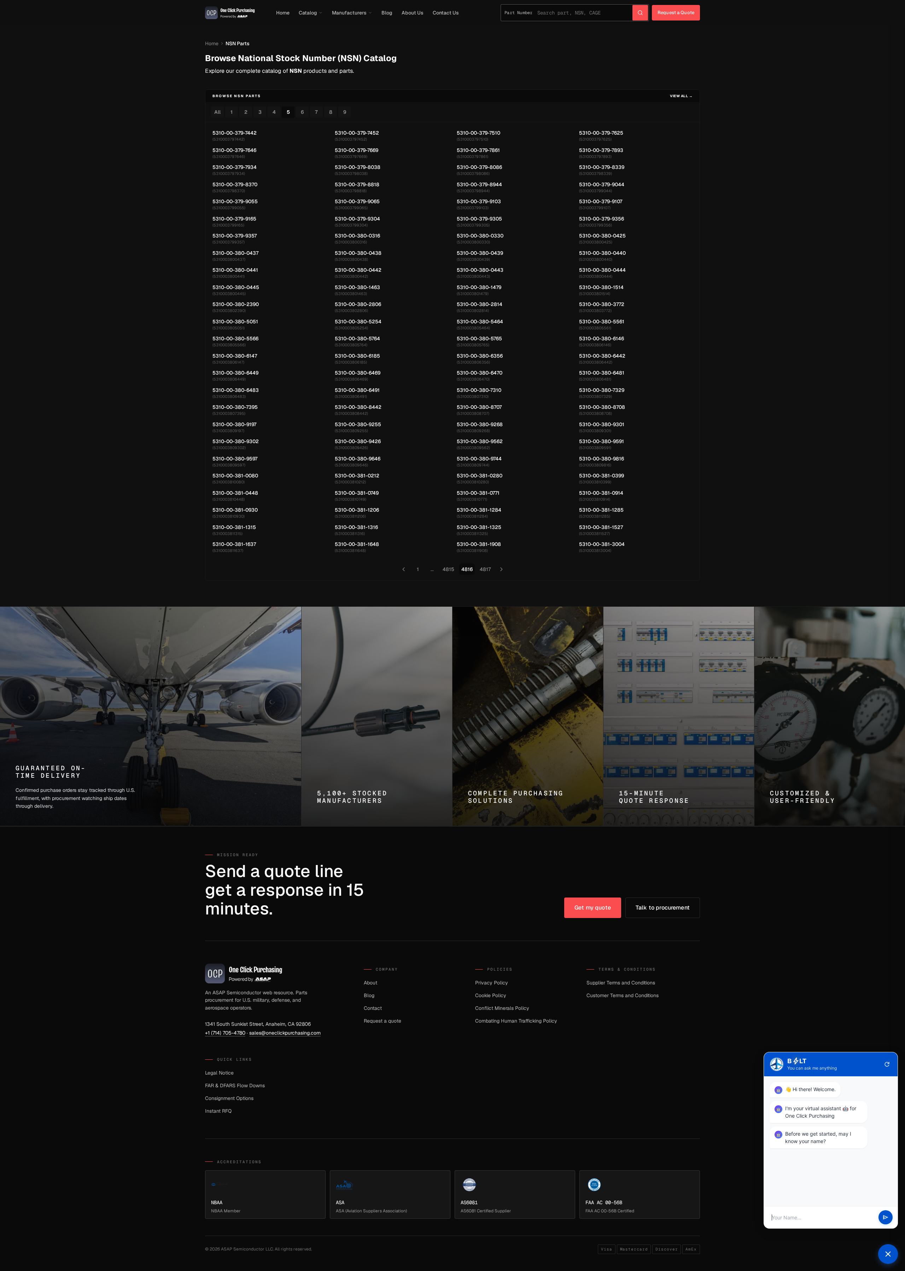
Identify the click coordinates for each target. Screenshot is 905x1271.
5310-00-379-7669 (356, 150)
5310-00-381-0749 (357, 493)
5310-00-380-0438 (358, 253)
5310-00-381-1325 (479, 527)
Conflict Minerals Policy (502, 1008)
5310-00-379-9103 (479, 201)
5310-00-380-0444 (602, 270)
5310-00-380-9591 (601, 441)
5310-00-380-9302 (235, 441)
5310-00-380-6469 (357, 373)
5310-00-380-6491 (357, 390)
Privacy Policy (491, 982)
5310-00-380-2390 (235, 304)
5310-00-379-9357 (234, 236)
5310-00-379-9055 (235, 201)
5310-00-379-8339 (601, 167)
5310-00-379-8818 (357, 184)
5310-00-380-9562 (480, 441)
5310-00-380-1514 (601, 287)
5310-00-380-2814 (479, 304)
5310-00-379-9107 (600, 201)
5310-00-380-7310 (479, 390)
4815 (448, 569)
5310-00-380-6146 (601, 338)
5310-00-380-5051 (235, 321)
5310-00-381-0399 (601, 475)
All (217, 112)
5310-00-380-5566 (235, 338)
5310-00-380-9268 (480, 424)
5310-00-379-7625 (601, 133)
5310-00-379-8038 (357, 167)
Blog (386, 13)
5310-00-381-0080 (235, 475)
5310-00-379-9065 (357, 201)
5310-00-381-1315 (234, 527)
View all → (681, 96)
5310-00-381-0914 (601, 493)
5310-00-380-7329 (601, 390)
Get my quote (592, 907)
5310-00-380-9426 (358, 441)
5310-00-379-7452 (357, 133)
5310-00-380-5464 (480, 321)
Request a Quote (676, 13)
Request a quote (382, 1021)
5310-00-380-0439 (480, 253)
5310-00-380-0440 (602, 253)
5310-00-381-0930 (235, 510)
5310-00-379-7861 (478, 150)
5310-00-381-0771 (478, 493)
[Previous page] (403, 569)
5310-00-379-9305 (479, 219)
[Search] (640, 12)
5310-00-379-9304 (357, 219)
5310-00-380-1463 (357, 287)
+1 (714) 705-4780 (225, 1033)
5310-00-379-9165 (234, 219)
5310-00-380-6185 (357, 356)
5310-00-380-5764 (357, 338)
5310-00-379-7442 (234, 133)
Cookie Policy (490, 995)
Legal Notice (219, 1073)
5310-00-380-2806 (358, 304)
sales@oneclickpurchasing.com (285, 1033)
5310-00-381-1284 (479, 510)
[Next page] (501, 569)
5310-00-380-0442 (358, 270)
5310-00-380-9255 (358, 424)
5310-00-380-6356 (480, 356)
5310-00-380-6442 (602, 356)
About (370, 982)
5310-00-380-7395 (235, 407)
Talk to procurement (663, 907)
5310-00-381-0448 (235, 493)
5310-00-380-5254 (358, 321)
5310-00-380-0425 (602, 236)
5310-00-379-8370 (234, 184)
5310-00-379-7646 (234, 150)
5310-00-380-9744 (479, 458)
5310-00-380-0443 (480, 270)
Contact (373, 1008)
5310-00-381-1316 (356, 527)
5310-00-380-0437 (235, 253)
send (885, 1218)
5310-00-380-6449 (235, 373)
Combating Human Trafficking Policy (516, 1021)
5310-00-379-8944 (479, 184)
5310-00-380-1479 (479, 287)
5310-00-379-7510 (478, 133)
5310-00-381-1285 (601, 510)
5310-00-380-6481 (601, 373)
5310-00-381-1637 (234, 544)
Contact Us (446, 13)
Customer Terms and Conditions (622, 995)
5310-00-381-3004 (602, 544)
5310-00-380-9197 (234, 424)
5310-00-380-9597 (234, 458)
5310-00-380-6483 (235, 390)
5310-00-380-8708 (602, 407)
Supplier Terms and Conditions (620, 982)
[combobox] (584, 13)
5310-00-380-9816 (601, 458)
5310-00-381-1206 (357, 510)
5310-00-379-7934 (234, 167)
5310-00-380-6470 (479, 373)
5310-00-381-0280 (479, 475)
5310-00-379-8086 (479, 167)
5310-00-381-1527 (601, 527)
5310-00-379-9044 (601, 184)
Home (283, 13)
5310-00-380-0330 (480, 236)
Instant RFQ (218, 1111)
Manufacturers (349, 13)
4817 (485, 569)
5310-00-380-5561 (601, 321)
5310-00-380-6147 (234, 356)
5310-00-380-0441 (235, 270)
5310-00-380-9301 (601, 424)
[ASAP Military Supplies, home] (230, 12)
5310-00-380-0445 (235, 287)
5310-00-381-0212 (357, 475)
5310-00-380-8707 (479, 407)
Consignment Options (229, 1098)
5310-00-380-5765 (479, 338)
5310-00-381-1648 (357, 544)
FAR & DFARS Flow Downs (235, 1085)
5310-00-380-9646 (357, 458)
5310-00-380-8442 (358, 407)
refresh (887, 1064)
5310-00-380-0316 (357, 236)
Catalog (308, 13)
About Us (413, 13)
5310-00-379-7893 (601, 150)
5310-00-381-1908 (479, 544)
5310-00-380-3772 (601, 304)
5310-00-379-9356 (601, 219)
